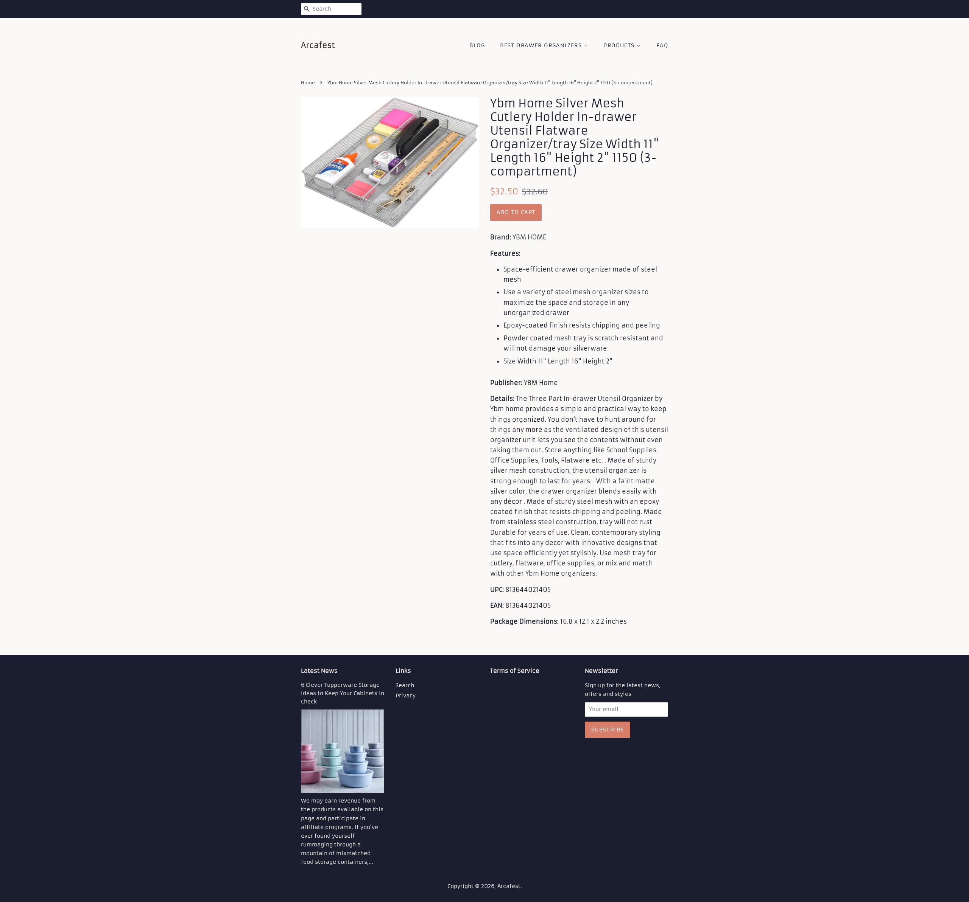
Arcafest (508, 886)
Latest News (319, 670)
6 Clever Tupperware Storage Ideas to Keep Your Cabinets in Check (342, 693)
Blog (477, 45)
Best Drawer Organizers (542, 45)
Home (308, 82)
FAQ (662, 45)
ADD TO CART (516, 212)
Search (405, 685)
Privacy (406, 695)
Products (620, 45)
